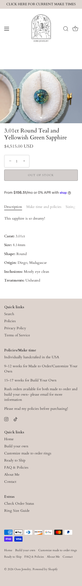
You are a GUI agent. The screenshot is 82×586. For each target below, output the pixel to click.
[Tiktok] (15, 418)
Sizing (70, 206)
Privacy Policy (15, 328)
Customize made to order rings (27, 453)
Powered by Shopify (45, 569)
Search (9, 314)
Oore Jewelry (22, 569)
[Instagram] (6, 418)
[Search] (65, 29)
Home (9, 439)
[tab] (15, 207)
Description (13, 206)
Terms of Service (17, 335)
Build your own (16, 446)
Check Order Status (19, 503)
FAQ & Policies (16, 467)
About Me (12, 474)
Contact (10, 481)
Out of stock (41, 175)
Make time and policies (43, 206)
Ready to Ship (14, 460)
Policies (10, 321)
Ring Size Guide (17, 510)
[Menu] (6, 28)
